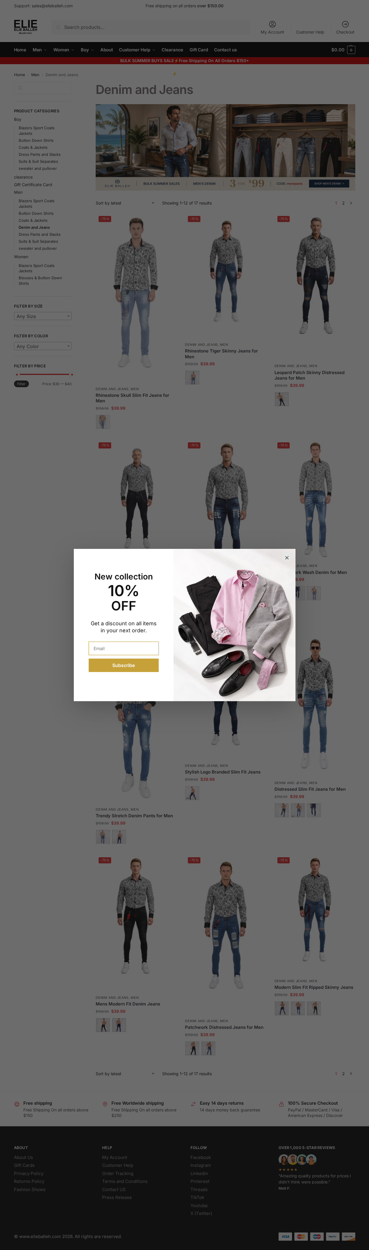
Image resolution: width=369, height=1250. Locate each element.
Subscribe (123, 665)
